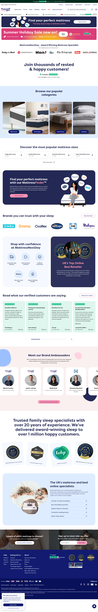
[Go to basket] (96, 9)
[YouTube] (91, 584)
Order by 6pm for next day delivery (13, 14)
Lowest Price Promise (33, 14)
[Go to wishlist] (92, 9)
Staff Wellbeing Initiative (31, 568)
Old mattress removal (50, 14)
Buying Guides (14, 562)
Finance (12, 557)
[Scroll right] (71, 339)
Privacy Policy (13, 584)
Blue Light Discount (30, 570)
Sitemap (26, 584)
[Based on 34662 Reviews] (57, 556)
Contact (6, 562)
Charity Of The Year (30, 573)
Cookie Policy (6, 601)
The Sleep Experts (15, 566)
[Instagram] (87, 584)
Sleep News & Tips (15, 564)
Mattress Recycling (15, 560)
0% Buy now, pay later (70, 14)
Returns (6, 560)
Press (25, 564)
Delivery (6, 557)
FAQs (5, 564)
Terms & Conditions (5, 584)
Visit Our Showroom (30, 557)
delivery (26, 588)
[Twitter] (83, 584)
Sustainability (28, 566)
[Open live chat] (94, 606)
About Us (27, 560)
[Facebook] (80, 584)
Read (78, 323)
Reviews (26, 562)
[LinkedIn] (95, 584)
